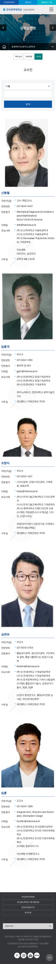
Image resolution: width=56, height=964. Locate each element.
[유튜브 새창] (30, 955)
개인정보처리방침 (28, 897)
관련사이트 (9, 926)
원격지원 (28, 912)
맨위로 (49, 957)
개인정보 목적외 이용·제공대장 (28, 902)
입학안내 (28, 2)
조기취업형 (51, 27)
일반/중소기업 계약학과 (4, 27)
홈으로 (4, 46)
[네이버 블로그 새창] (37, 955)
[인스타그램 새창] (24, 955)
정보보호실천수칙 (28, 907)
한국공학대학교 (9, 2)
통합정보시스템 (46, 2)
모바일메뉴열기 (51, 9)
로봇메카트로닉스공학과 (23, 46)
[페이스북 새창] (17, 955)
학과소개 (18, 56)
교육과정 (29, 56)
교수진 (38, 56)
